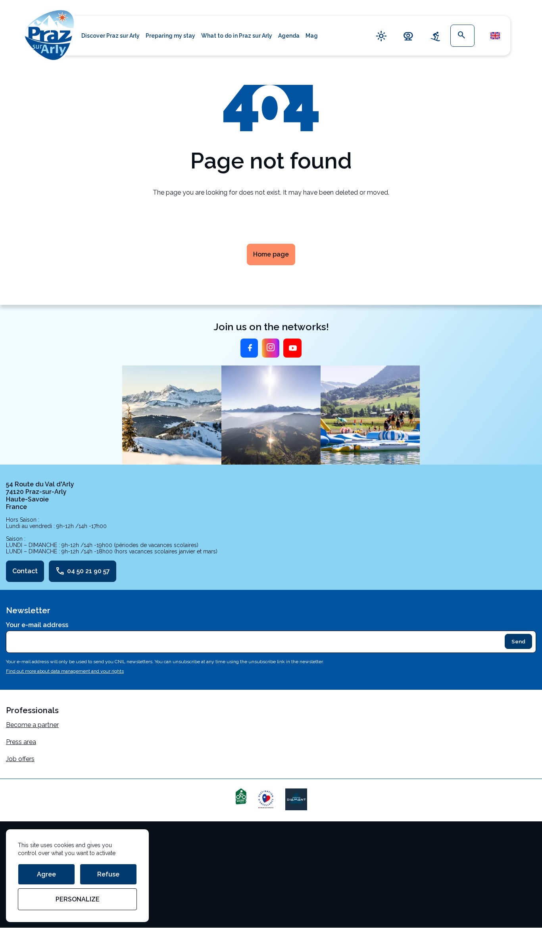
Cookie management (36, 858)
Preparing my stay (170, 36)
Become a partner (32, 725)
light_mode (381, 36)
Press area (21, 742)
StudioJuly (21, 892)
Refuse (108, 874)
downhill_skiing (435, 36)
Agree (46, 874)
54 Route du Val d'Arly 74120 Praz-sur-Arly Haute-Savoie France (40, 495)
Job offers (20, 759)
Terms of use (25, 841)
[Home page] (49, 34)
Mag (312, 36)
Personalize (78, 899)
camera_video (408, 36)
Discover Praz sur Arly (110, 36)
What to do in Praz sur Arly (236, 36)
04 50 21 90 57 (82, 571)
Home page (271, 254)
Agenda (289, 36)
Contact (25, 571)
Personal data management (47, 875)
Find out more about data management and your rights (65, 671)
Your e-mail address (37, 625)
